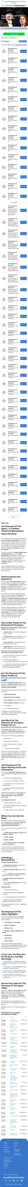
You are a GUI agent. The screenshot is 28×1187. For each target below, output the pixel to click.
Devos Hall (12, 1129)
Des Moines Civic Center (14, 1087)
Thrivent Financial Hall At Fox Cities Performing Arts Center (14, 1095)
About (16, 1145)
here (21, 655)
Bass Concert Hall (13, 1073)
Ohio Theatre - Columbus (13, 1104)
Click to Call (15, 34)
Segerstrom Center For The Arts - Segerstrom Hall (13, 1025)
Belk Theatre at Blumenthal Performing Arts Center (13, 1121)
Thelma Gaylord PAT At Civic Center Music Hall (14, 1051)
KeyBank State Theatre (13, 1100)
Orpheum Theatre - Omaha (14, 1083)
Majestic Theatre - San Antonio (13, 1069)
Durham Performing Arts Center (13, 1109)
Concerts (6, 1147)
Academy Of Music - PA (13, 1113)
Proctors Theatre (14, 1116)
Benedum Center (14, 1090)
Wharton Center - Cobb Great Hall (14, 1134)
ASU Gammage (13, 1033)
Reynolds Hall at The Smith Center (14, 1043)
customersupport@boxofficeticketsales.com (15, 661)
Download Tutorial (17, 1150)
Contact (6, 1163)
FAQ (15, 1147)
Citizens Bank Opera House (13, 1126)
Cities (15, 1143)
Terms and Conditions (17, 1154)
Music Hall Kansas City (12, 1062)
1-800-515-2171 (11, 1007)
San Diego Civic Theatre (13, 1030)
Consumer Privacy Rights (8, 1160)
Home (5, 1143)
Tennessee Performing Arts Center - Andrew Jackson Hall (13, 1078)
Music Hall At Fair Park (14, 1065)
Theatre (6, 1149)
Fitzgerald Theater (12, 1047)
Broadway (7, 1152)
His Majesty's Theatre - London (14, 1020)
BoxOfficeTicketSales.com (13, 677)
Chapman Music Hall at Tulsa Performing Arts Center (13, 1056)
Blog (5, 1168)
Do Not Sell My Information (11, 1174)
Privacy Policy (8, 1157)
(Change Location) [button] (21, 45)
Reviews (6, 1166)
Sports (6, 1145)
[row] (14, 51)
